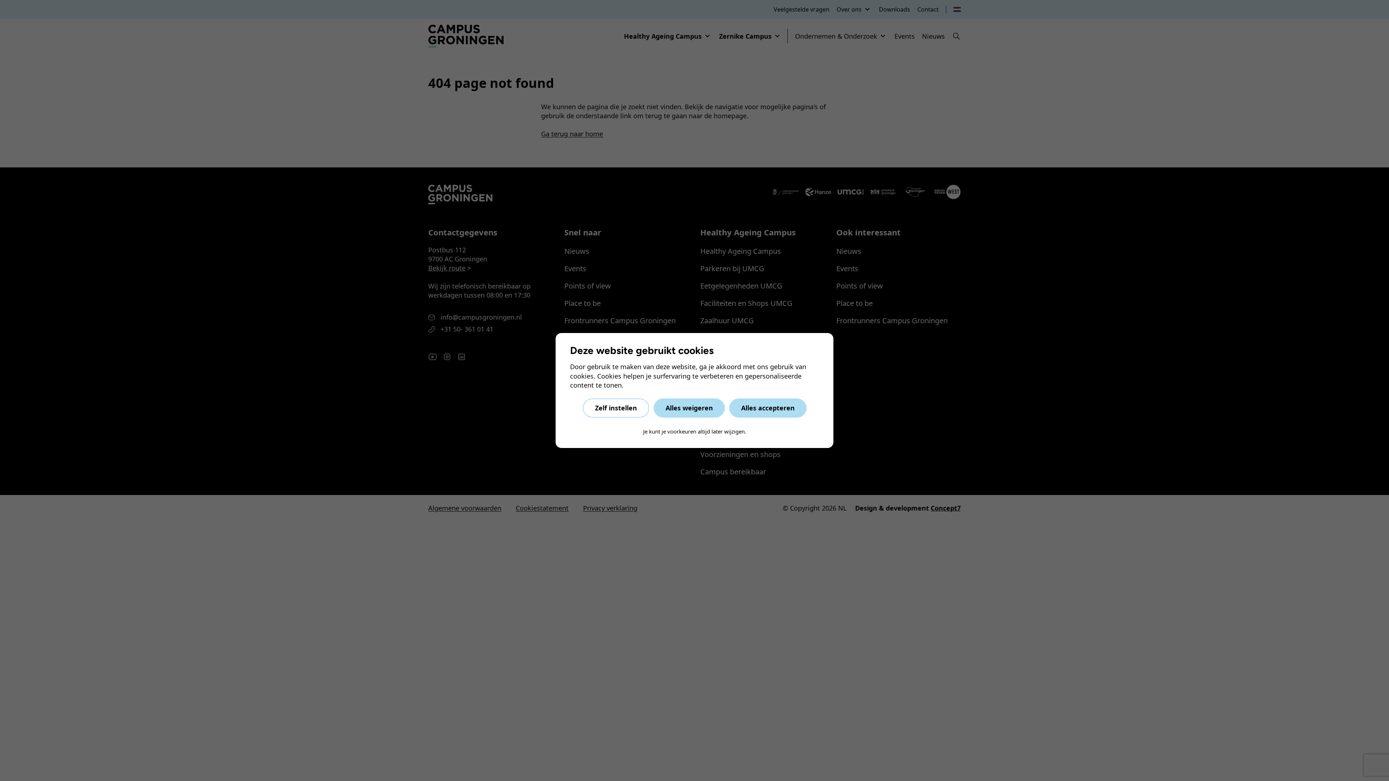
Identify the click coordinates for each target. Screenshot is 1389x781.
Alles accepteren (768, 408)
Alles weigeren (689, 408)
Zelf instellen (616, 408)
